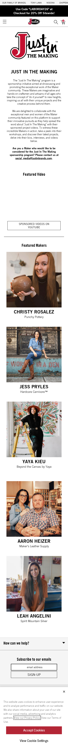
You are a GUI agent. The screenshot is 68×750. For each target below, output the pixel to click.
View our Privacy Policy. (27, 717)
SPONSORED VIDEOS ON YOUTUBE (34, 225)
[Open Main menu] (4, 22)
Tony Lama (36, 2)
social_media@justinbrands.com (33, 158)
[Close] (64, 691)
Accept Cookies (34, 730)
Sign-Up (34, 674)
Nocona (50, 2)
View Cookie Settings (34, 741)
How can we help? (16, 643)
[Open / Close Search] (55, 21)
